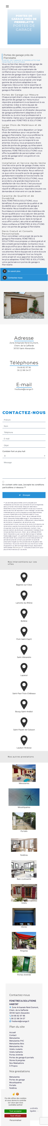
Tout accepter (15, 1111)
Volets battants (16, 1052)
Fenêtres (13, 1088)
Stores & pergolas (17, 1060)
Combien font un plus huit (13, 451)
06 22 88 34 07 (24, 370)
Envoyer (26, 495)
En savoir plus (14, 271)
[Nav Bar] (7, 6)
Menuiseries (14, 1038)
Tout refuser (15, 1116)
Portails (12, 1085)
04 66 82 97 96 (24, 367)
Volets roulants (15, 1049)
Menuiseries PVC (16, 1041)
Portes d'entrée (16, 1055)
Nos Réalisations (16, 1063)
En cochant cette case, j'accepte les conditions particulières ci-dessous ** (23, 486)
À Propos (13, 1066)
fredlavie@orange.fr (24, 389)
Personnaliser (15, 1120)
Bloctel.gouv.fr (18, 547)
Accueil (12, 1032)
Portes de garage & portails (21, 1057)
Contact (12, 1035)
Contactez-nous (15, 278)
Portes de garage (17, 1080)
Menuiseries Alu (16, 1046)
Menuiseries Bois (16, 1043)
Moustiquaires (15, 1082)
